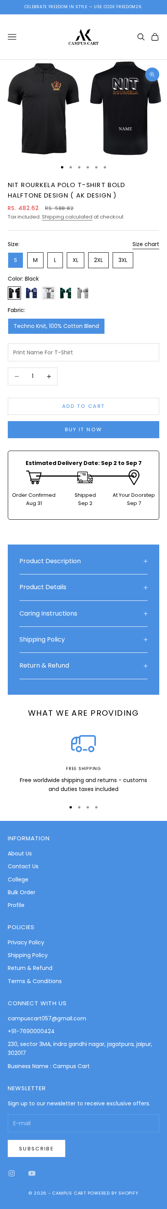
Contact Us (23, 866)
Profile (16, 905)
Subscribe (36, 1148)
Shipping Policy (28, 955)
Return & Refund (30, 968)
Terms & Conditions (35, 981)
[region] (83, 762)
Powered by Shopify (113, 1193)
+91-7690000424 (31, 1031)
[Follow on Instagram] (12, 1173)
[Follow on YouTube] (32, 1173)
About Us (20, 853)
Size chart (145, 244)
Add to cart (83, 406)
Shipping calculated (67, 216)
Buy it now (83, 429)
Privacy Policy (26, 942)
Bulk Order (21, 892)
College (18, 879)
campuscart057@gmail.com (47, 1018)
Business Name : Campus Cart (49, 1066)
